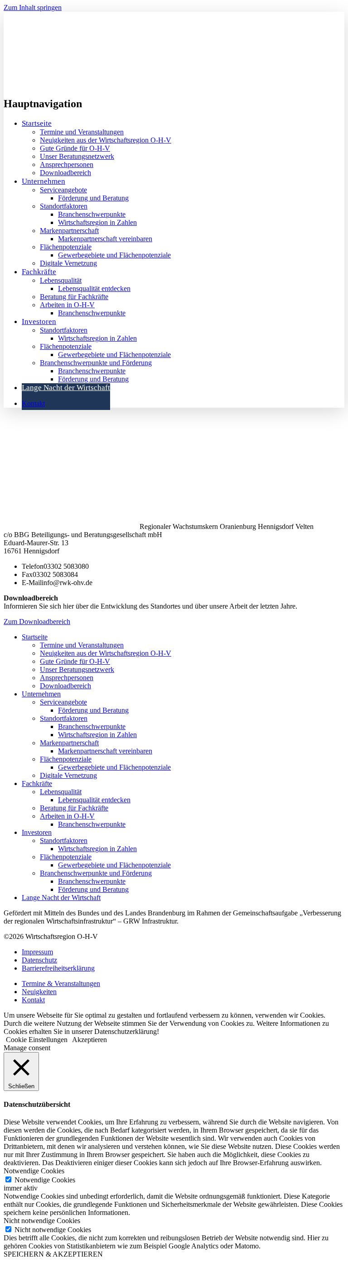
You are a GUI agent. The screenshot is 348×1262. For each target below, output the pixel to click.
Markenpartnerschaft (69, 230)
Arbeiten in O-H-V (67, 305)
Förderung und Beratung (93, 198)
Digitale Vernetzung (68, 263)
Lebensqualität (61, 280)
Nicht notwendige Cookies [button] (42, 1220)
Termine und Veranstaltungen (82, 132)
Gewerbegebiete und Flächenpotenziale (114, 255)
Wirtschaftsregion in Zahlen (97, 222)
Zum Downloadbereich (37, 621)
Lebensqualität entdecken (94, 288)
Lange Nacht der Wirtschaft (66, 387)
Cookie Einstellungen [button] (37, 1039)
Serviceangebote (63, 190)
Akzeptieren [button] (89, 1039)
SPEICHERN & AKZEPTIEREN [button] (53, 1254)
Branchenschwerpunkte (92, 214)
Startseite (37, 123)
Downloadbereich (65, 172)
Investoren (39, 321)
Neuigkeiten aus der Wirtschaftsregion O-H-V (105, 140)
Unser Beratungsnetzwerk (77, 156)
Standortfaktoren (63, 206)
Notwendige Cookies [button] (34, 1171)
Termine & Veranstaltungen (61, 983)
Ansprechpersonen (66, 164)
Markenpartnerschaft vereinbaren (105, 239)
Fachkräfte (39, 271)
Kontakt (33, 403)
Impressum (37, 952)
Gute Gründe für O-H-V (75, 148)
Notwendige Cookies (44, 1180)
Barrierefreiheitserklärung (58, 968)
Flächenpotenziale (66, 247)
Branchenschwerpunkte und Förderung (96, 363)
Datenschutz (39, 960)
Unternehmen (41, 694)
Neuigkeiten (39, 991)
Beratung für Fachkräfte (74, 296)
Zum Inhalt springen (33, 7)
